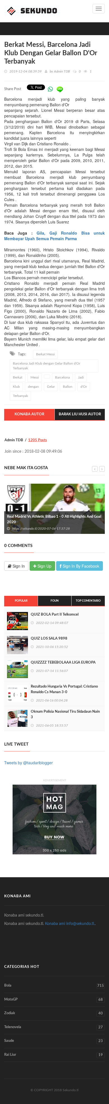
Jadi (81, 377)
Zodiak (53, 1013)
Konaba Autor (29, 414)
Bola (54, 986)
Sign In (18, 566)
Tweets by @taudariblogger (28, 762)
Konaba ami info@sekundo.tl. (70, 924)
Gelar (51, 386)
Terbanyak (20, 395)
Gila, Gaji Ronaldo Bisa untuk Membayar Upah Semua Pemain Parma (54, 235)
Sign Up (43, 566)
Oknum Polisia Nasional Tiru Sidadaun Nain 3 (65, 714)
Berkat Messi (45, 354)
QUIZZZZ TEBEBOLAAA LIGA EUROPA (63, 662)
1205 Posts (37, 440)
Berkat (17, 377)
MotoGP (53, 1000)
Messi (34, 377)
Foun (55, 600)
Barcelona (62, 377)
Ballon (67, 386)
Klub (16, 386)
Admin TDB (62, 71)
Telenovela (53, 1027)
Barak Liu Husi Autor (80, 414)
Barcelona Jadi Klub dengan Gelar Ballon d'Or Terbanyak (46, 366)
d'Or (83, 386)
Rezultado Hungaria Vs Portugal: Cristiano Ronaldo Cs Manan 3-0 (64, 689)
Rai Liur (53, 1055)
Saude (53, 1041)
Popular (21, 600)
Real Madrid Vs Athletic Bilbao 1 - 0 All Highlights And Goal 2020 (54, 519)
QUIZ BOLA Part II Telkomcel (55, 614)
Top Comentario (88, 600)
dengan (33, 386)
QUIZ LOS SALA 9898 (49, 638)
